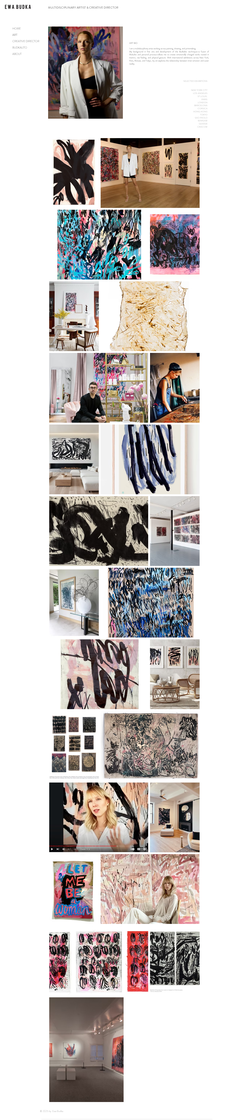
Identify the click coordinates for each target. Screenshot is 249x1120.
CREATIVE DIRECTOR (23, 41)
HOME (16, 29)
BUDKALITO (19, 48)
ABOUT (17, 54)
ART (14, 35)
